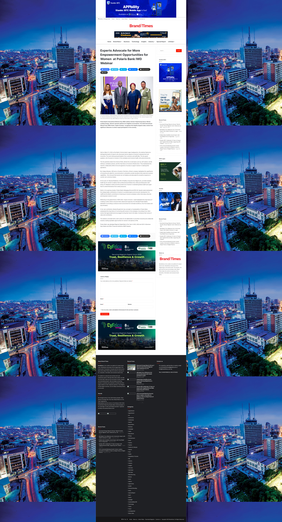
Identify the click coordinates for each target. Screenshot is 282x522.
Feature (130, 449)
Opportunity (131, 483)
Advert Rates (125, 18)
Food (129, 451)
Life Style (130, 472)
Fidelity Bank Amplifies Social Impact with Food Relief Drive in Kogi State (144, 381)
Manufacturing (131, 474)
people (129, 486)
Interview (130, 467)
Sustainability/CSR (132, 502)
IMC (129, 458)
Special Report (161, 41)
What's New (131, 513)
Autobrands (131, 417)
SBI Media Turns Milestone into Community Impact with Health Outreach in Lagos (144, 374)
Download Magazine (133, 18)
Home (113, 18)
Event (129, 440)
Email (102, 304)
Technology (135, 41)
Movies (130, 476)
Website (130, 304)
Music (129, 479)
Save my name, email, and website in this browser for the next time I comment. (120, 309)
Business (127, 41)
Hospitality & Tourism (133, 456)
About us (118, 18)
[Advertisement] (126, 140)
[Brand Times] (141, 25)
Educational (131, 433)
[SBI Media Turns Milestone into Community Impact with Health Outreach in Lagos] (131, 374)
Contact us (142, 18)
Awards (130, 422)
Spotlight (130, 499)
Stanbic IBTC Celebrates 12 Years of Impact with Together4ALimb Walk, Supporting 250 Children (170, 142)
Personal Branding (132, 488)
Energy (130, 435)
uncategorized (131, 511)
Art (129, 415)
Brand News (117, 41)
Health (129, 454)
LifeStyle (171, 41)
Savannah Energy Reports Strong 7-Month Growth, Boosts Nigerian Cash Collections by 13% (170, 126)
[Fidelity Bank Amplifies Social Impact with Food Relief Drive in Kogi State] (131, 381)
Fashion (130, 442)
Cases (129, 431)
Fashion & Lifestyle (132, 447)
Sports (129, 497)
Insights (143, 41)
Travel (129, 506)
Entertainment (131, 438)
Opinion (130, 481)
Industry (151, 41)
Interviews (130, 470)
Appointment (131, 410)
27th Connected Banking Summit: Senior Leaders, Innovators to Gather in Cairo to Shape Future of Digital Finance (169, 147)
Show (129, 490)
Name (102, 298)
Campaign (130, 429)
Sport (129, 495)
